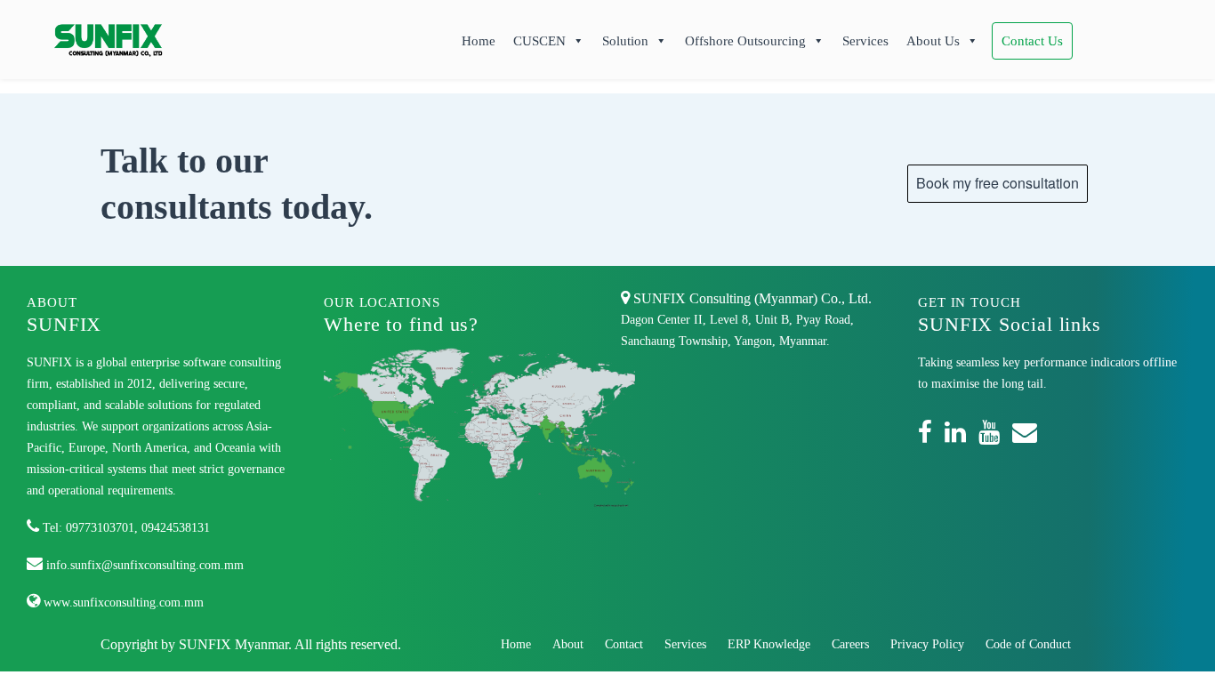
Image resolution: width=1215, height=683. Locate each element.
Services (865, 41)
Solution (625, 41)
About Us (933, 41)
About (567, 644)
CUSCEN (539, 41)
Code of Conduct (1028, 644)
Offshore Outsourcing (745, 41)
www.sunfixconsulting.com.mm (122, 602)
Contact (624, 644)
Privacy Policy (927, 644)
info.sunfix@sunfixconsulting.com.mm (143, 565)
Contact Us (1032, 41)
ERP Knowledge (769, 644)
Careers (850, 644)
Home (478, 41)
